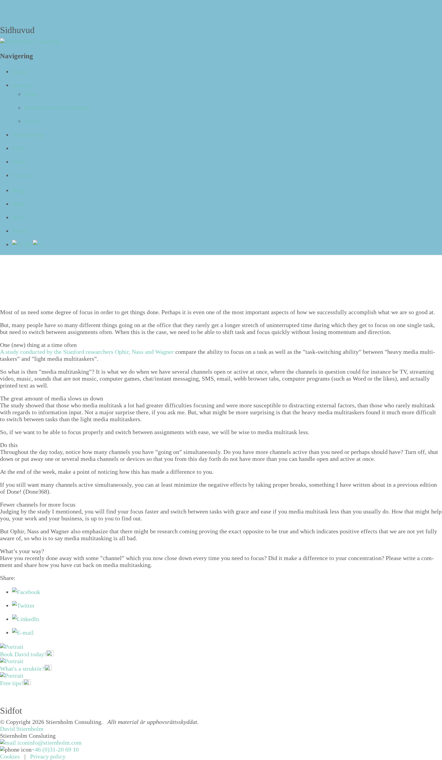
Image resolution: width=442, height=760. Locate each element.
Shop (18, 204)
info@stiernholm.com (55, 742)
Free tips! (11, 683)
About (19, 71)
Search (20, 231)
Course (32, 121)
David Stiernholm (22, 728)
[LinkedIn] (25, 619)
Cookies (10, 756)
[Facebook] (26, 592)
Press (18, 217)
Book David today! (23, 654)
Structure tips (28, 134)
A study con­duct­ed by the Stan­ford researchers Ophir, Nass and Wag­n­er (87, 351)
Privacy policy (48, 756)
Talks (30, 94)
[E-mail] (23, 632)
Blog (18, 190)
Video (19, 161)
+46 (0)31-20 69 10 (55, 749)
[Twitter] (23, 605)
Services (22, 85)
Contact (21, 175)
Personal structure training (56, 107)
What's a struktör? (22, 668)
